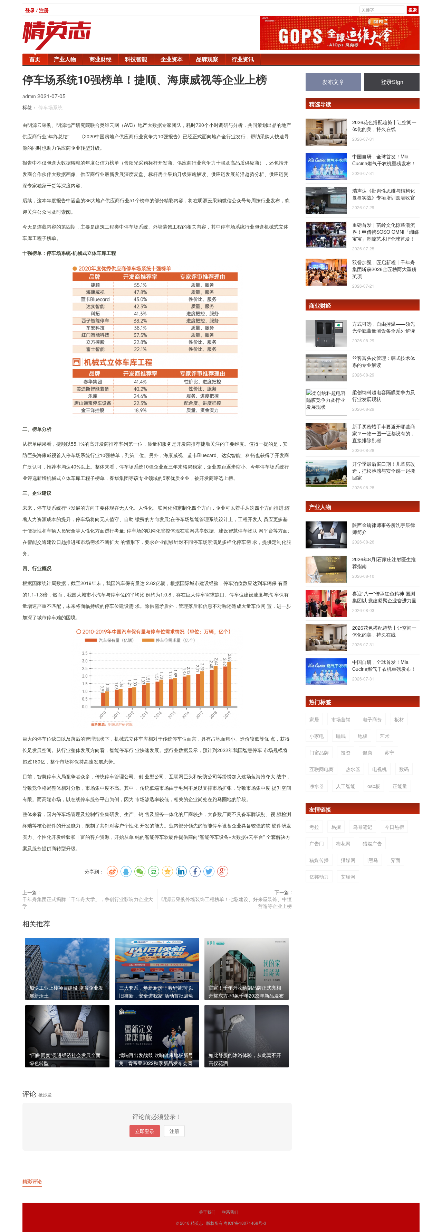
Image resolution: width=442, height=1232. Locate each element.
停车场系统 (50, 107)
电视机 (379, 769)
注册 (174, 1131)
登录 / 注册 (37, 10)
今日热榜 (394, 826)
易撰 (336, 826)
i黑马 (372, 859)
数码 (404, 769)
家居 (314, 719)
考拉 (314, 826)
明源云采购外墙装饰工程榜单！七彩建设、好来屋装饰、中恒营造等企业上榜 (226, 902)
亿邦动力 (319, 876)
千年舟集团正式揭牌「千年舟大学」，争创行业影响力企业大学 (87, 902)
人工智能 (345, 785)
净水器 (316, 785)
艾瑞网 (348, 876)
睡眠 (341, 735)
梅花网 (343, 843)
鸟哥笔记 (362, 826)
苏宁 (389, 752)
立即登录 (144, 1131)
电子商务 (372, 719)
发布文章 (333, 82)
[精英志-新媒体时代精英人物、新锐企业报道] (70, 35)
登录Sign (392, 82)
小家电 (316, 735)
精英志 (197, 1223)
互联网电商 (321, 769)
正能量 (400, 785)
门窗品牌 (319, 752)
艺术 (385, 735)
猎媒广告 (372, 843)
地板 (362, 735)
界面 (395, 859)
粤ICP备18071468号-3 (245, 1223)
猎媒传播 (319, 859)
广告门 (316, 843)
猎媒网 (348, 859)
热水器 (353, 769)
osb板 (373, 785)
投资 (345, 752)
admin (29, 96)
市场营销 (340, 719)
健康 (367, 752)
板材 (399, 719)
